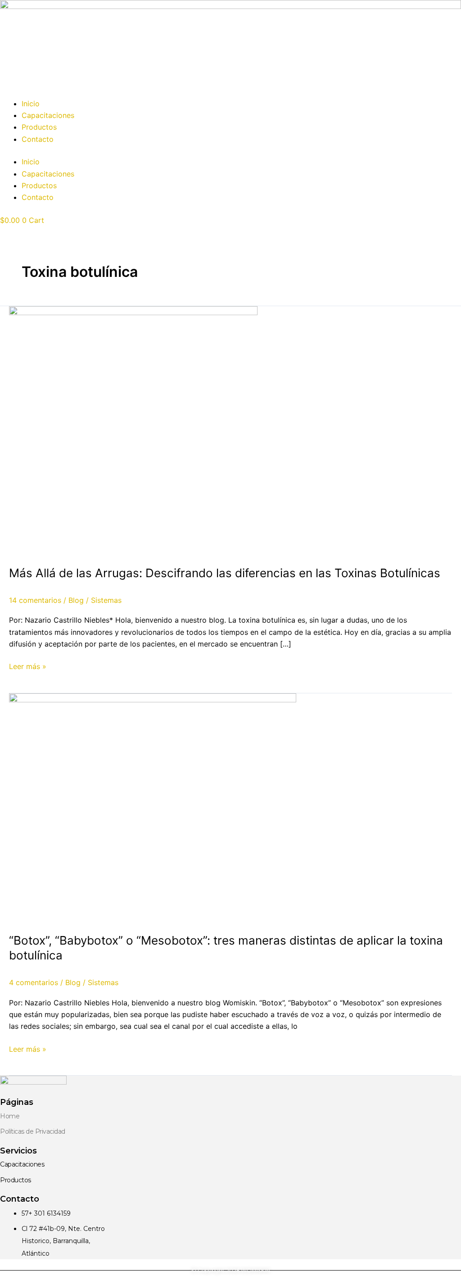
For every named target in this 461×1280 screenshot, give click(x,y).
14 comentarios (35, 600)
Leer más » (27, 665)
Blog (76, 600)
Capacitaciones (48, 115)
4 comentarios (33, 982)
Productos (39, 126)
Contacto (38, 139)
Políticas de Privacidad (32, 1131)
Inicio (31, 103)
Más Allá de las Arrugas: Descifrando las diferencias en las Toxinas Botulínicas (224, 573)
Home (9, 1116)
